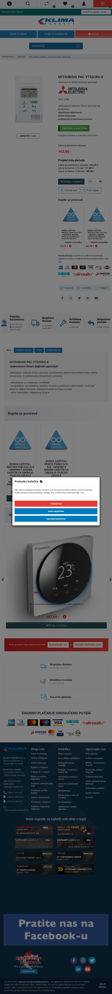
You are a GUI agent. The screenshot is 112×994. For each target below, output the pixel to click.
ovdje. (82, 492)
